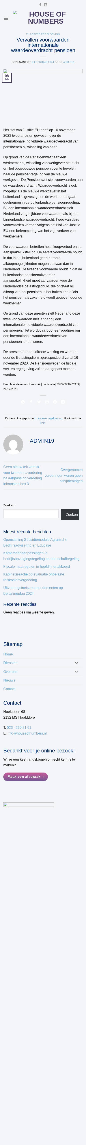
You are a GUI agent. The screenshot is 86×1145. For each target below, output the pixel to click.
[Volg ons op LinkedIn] (45, 5)
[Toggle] (77, 663)
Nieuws (9, 680)
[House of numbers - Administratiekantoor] (45, 18)
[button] (6, 18)
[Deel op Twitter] (39, 402)
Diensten (10, 663)
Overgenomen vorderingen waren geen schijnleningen (64, 475)
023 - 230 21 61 (19, 727)
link (42, 423)
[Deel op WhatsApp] (23, 402)
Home (8, 654)
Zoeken (9, 505)
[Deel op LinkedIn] (63, 402)
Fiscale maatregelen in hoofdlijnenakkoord (36, 566)
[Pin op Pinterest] (55, 402)
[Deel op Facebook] (31, 402)
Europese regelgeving (43, 34)
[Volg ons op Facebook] (40, 5)
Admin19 (69, 62)
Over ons (10, 672)
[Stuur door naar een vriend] (47, 402)
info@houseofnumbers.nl (27, 733)
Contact (9, 689)
